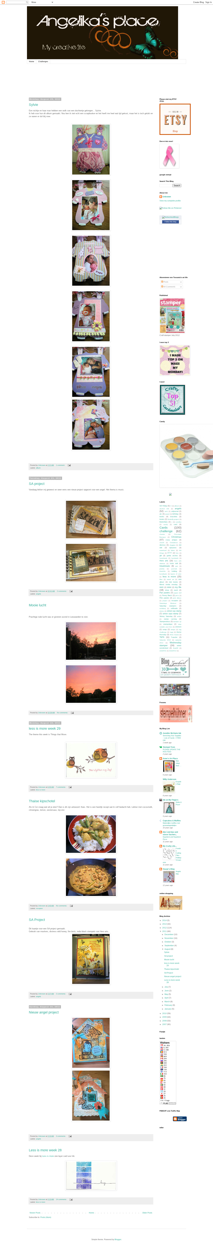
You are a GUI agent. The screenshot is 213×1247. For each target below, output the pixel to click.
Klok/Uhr (163, 571)
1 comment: (60, 465)
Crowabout (174, 542)
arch (166, 511)
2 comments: (62, 591)
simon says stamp (170, 614)
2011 (164, 931)
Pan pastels (165, 593)
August (168, 949)
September (169, 945)
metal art (170, 579)
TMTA (162, 637)
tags (171, 632)
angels (38, 594)
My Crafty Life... (170, 846)
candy (165, 524)
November (169, 938)
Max (161, 579)
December (169, 934)
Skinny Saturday (166, 616)
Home (31, 61)
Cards (164, 527)
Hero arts (164, 561)
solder (179, 616)
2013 (164, 924)
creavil (162, 542)
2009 (164, 1017)
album (38, 468)
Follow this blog (170, 222)
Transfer (174, 637)
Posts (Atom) (45, 1217)
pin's (177, 595)
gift (161, 556)
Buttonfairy (164, 522)
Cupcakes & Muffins (172, 821)
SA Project (37, 920)
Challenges (43, 61)
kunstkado (163, 574)
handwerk (174, 558)
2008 (164, 1021)
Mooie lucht (37, 605)
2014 (164, 920)
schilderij (163, 608)
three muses (174, 635)
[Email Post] (69, 465)
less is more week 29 (45, 728)
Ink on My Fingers (170, 800)
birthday (175, 514)
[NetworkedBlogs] (170, 217)
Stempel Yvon (169, 747)
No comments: (62, 713)
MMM (169, 587)
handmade (163, 558)
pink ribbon (177, 598)
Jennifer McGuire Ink (172, 733)
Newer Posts (35, 1213)
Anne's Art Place (170, 758)
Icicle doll (174, 563)
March (167, 1002)
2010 (164, 1013)
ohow (167, 590)
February (169, 1005)
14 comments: (61, 1199)
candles (178, 522)
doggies (172, 545)
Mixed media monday (169, 584)
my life (178, 587)
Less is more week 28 (45, 1150)
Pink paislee (164, 598)
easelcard (163, 550)
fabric (173, 550)
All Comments (169, 287)
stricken (178, 627)
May (167, 994)
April (167, 998)
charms (162, 534)
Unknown (167, 197)
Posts (165, 282)
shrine (162, 611)
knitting (174, 571)
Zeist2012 (172, 651)
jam (176, 566)
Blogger (118, 1239)
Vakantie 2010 (165, 640)
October (168, 942)
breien (162, 519)
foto (177, 553)
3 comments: (61, 1136)
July (166, 987)
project (164, 600)
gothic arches (172, 556)
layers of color (176, 574)
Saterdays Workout (168, 603)
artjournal (174, 511)
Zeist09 (175, 648)
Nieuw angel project (44, 1012)
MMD (162, 587)
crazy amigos (171, 540)
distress (163, 545)
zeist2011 (163, 651)
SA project (36, 484)
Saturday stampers (168, 606)
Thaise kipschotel (42, 801)
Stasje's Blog (168, 869)
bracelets (173, 517)
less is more (40, 790)
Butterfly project (173, 519)
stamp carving (170, 619)
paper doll (177, 593)
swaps (173, 629)
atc (161, 514)
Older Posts (147, 1213)
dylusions (173, 548)
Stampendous (165, 621)
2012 (164, 928)
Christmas (176, 537)
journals (174, 569)
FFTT (169, 553)
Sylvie (33, 105)
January (168, 1009)
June (167, 991)
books (162, 517)
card (175, 524)
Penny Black (167, 595)
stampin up (177, 621)
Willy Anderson (169, 779)
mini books (173, 582)
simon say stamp (174, 611)
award (167, 514)
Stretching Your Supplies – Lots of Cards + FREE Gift (172, 738)
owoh (176, 590)
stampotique (167, 624)
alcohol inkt (164, 509)
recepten (39, 908)
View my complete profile (170, 201)
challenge (166, 531)
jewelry (162, 569)
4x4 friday (163, 506)
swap (165, 629)
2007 (164, 1024)
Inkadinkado (165, 566)
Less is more (48, 1156)
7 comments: (61, 787)
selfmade (174, 608)
